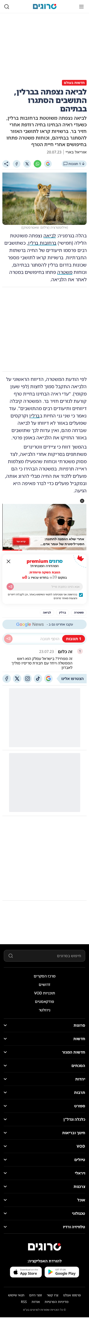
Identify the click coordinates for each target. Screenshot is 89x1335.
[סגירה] (8, 561)
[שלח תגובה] (8, 639)
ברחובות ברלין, (41, 243)
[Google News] (48, 678)
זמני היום (35, 1295)
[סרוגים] (44, 1247)
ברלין (34, 415)
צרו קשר (52, 1295)
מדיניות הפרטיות (56, 1301)
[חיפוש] (6, 6)
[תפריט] (81, 6)
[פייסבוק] (6, 678)
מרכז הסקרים (45, 976)
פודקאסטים (44, 1001)
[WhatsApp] (37, 164)
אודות (36, 1301)
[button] (82, 501)
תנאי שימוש (16, 1295)
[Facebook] (16, 164)
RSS (24, 1301)
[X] (27, 164)
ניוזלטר (44, 1010)
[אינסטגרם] (27, 678)
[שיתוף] (6, 164)
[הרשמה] (10, 586)
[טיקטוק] (38, 678)
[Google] (48, 164)
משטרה (64, 272)
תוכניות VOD (44, 993)
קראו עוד (21, 541)
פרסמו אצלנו (72, 1295)
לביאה (49, 235)
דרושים (44, 984)
